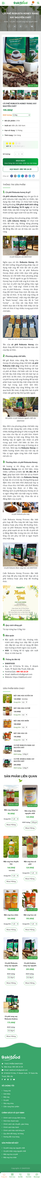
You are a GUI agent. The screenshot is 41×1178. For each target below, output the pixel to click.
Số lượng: (6, 154)
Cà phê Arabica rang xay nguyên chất (29, 965)
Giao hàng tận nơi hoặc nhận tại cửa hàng (20, 161)
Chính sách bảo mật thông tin (14, 1130)
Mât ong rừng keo (11, 810)
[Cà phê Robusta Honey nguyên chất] (20, 602)
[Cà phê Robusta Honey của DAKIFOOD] (20, 245)
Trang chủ (7, 1091)
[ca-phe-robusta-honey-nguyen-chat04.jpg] (13, 95)
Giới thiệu (6, 1094)
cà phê (12, 21)
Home (6, 21)
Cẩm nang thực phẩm (11, 1106)
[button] (3, 2)
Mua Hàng (11, 825)
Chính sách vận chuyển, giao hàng (15, 1124)
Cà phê (6, 1100)
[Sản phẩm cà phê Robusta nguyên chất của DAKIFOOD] (20, 406)
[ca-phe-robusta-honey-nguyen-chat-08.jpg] (20, 62)
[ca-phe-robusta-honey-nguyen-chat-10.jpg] (34, 95)
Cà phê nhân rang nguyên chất (14, 1151)
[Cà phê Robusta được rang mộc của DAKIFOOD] (20, 554)
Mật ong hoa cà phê (22, 708)
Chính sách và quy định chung (14, 1118)
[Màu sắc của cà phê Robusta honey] (20, 326)
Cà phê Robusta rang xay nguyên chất (11, 965)
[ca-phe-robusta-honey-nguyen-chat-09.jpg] (27, 95)
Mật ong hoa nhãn (21, 721)
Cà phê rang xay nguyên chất (14, 1148)
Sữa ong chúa (8, 1103)
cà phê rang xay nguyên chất (27, 21)
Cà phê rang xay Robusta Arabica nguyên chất (11, 1019)
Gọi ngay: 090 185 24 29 (20, 169)
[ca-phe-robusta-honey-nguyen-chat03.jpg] (6, 95)
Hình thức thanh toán (11, 1121)
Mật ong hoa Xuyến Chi (23, 696)
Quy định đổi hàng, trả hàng (13, 1133)
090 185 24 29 (17, 1067)
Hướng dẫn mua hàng (11, 1137)
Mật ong (6, 1097)
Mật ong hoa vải (20, 733)
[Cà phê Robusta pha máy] (20, 507)
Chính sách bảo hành (11, 1127)
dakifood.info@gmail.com (18, 1070)
